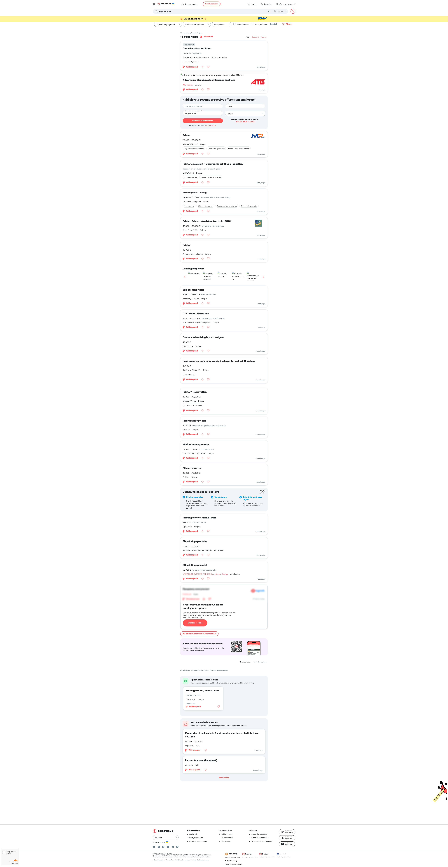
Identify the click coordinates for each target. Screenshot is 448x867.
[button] (287, 831)
